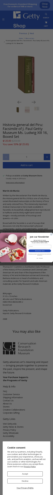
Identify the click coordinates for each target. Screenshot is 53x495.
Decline (25, 481)
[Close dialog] (51, 234)
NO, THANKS (40, 258)
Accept (25, 473)
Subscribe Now (39, 250)
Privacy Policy (30, 466)
